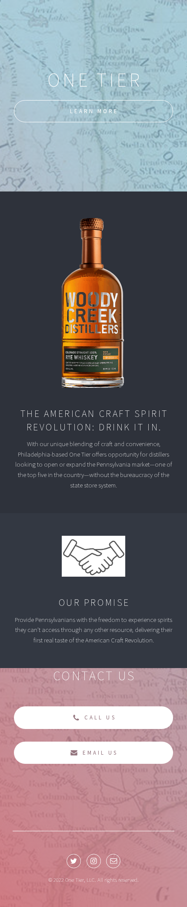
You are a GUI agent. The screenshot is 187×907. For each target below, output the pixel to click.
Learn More (94, 111)
